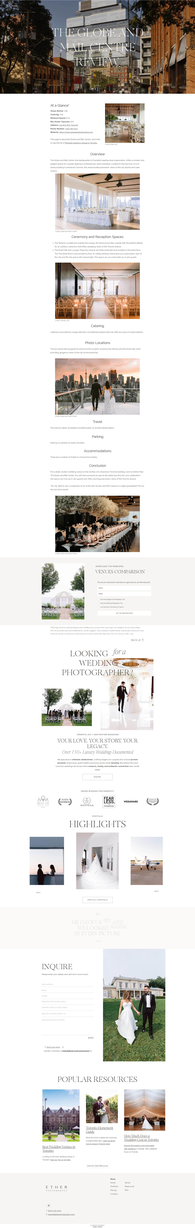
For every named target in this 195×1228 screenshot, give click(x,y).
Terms (95, 1226)
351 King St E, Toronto (68, 125)
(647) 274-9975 (53, 1047)
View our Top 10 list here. (60, 1160)
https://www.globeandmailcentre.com (76, 132)
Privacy (100, 1226)
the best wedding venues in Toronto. (81, 143)
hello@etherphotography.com (75, 1051)
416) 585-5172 (72, 129)
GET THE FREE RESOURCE (124, 613)
